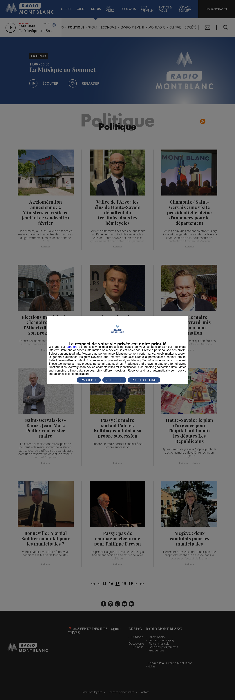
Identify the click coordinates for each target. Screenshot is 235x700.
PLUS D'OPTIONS (144, 380)
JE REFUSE (114, 380)
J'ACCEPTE (89, 380)
